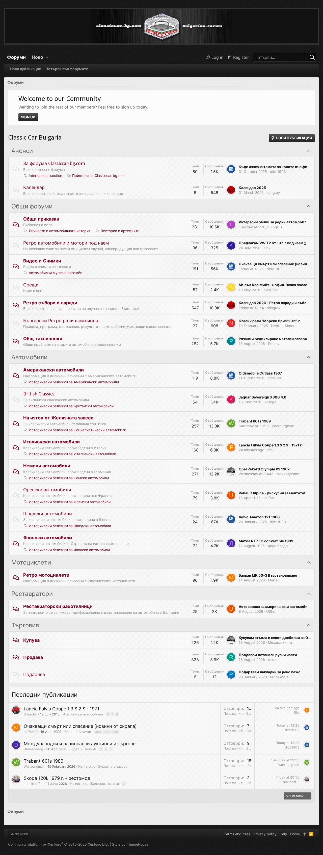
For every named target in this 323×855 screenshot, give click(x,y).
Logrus (276, 227)
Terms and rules (237, 834)
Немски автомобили (46, 465)
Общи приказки (41, 219)
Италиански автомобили (51, 441)
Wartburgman (283, 426)
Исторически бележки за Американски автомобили (74, 382)
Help (283, 834)
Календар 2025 (252, 187)
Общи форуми (31, 206)
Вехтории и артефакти (120, 231)
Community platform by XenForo (58, 844)
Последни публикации (44, 694)
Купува (31, 640)
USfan (269, 498)
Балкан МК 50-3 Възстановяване (268, 575)
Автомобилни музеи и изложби (55, 273)
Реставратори (32, 593)
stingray (273, 192)
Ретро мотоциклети (46, 575)
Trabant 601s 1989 (255, 421)
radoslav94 (279, 677)
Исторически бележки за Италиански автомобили (72, 454)
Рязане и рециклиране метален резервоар (276, 339)
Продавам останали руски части (268, 655)
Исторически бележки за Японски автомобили (69, 550)
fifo (270, 450)
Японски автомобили (47, 537)
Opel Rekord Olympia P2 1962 (264, 469)
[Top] (304, 834)
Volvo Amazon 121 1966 (259, 517)
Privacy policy (265, 834)
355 (115, 732)
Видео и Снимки (42, 260)
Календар (34, 187)
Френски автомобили (47, 489)
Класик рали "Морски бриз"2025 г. (270, 321)
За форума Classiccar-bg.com (54, 163)
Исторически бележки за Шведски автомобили (70, 526)
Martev (274, 580)
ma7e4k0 (31, 732)
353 (98, 732)
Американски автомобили (53, 369)
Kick (267, 248)
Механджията (289, 474)
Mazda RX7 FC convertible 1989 (266, 541)
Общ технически (42, 338)
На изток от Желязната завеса (58, 417)
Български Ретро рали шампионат (61, 320)
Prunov (274, 343)
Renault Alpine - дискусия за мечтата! (272, 493)
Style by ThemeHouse (130, 844)
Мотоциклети (31, 562)
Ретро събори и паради (50, 302)
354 (107, 732)
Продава (33, 657)
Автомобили (29, 357)
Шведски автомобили (47, 513)
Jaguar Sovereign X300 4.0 (262, 397)
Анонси (22, 150)
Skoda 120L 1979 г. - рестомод (57, 778)
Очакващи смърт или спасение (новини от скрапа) (80, 726)
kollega (270, 402)
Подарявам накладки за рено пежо (270, 672)
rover (272, 659)
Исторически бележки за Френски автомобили (70, 502)
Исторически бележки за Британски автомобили (71, 406)
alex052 (270, 290)
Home (295, 834)
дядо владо (278, 546)
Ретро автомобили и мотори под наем (66, 243)
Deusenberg (33, 749)
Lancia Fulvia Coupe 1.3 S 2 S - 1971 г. (271, 445)
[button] (47, 57)
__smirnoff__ (33, 784)
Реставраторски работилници (58, 606)
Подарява (34, 674)
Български (19, 834)
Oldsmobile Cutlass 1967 (260, 373)
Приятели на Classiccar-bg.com (98, 175)
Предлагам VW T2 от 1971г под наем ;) (273, 243)
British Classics (38, 393)
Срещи (31, 284)
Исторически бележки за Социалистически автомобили (77, 430)
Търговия (25, 625)
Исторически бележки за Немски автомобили (69, 478)
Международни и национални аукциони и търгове (80, 743)
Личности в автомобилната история (60, 231)
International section (45, 175)
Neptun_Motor (282, 326)
